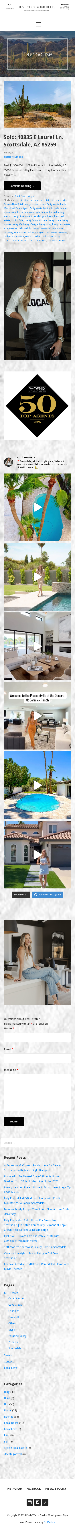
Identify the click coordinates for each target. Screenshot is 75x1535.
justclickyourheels (13, 156)
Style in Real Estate (15, 1447)
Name (9, 1028)
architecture (23, 200)
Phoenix (13, 1342)
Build (17, 196)
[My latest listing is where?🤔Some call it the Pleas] (37, 716)
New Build (45, 228)
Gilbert (12, 1323)
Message (11, 1070)
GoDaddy (49, 1522)
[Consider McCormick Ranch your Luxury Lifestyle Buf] (37, 507)
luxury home (54, 220)
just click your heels (43, 216)
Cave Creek (15, 1304)
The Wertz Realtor (57, 240)
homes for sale (32, 212)
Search (8, 1355)
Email (8, 1049)
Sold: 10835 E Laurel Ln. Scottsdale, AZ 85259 (33, 140)
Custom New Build (13, 204)
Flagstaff (13, 1317)
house (45, 212)
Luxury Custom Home (36, 220)
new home (57, 228)
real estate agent (36, 232)
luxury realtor (11, 228)
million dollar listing (29, 228)
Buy (23, 196)
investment (26, 216)
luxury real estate (61, 224)
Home (7, 1410)
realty (57, 236)
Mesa (11, 1329)
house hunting (56, 212)
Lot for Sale (17, 220)
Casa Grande (16, 1298)
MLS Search (11, 1293)
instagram (14, 1488)
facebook (34, 1488)
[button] (38, 24)
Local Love (10, 1367)
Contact (9, 1361)
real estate (20, 232)
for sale (55, 208)
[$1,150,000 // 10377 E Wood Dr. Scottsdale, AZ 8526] (37, 855)
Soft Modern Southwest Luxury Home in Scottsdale (35, 1247)
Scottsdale (14, 1348)
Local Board (11, 1423)
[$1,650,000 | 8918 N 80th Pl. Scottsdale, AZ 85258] (37, 785)
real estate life (33, 236)
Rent (7, 1435)
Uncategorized (13, 1454)
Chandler (13, 1311)
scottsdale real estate (15, 240)
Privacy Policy (55, 1488)
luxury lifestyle (30, 224)
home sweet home (13, 212)
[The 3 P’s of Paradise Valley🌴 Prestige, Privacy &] (37, 577)
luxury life (17, 224)
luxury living (45, 224)
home (63, 208)
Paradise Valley (17, 1336)
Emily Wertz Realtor (40, 208)
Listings (29, 196)
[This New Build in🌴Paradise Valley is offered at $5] (37, 646)
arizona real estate (40, 200)
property (8, 232)
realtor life (47, 236)
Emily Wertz (53, 204)
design (27, 204)
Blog (7, 1392)
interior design (11, 216)
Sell (6, 1441)
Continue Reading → (22, 186)
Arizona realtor (59, 200)
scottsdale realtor (37, 240)
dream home (39, 204)
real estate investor (14, 236)
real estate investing (56, 232)
